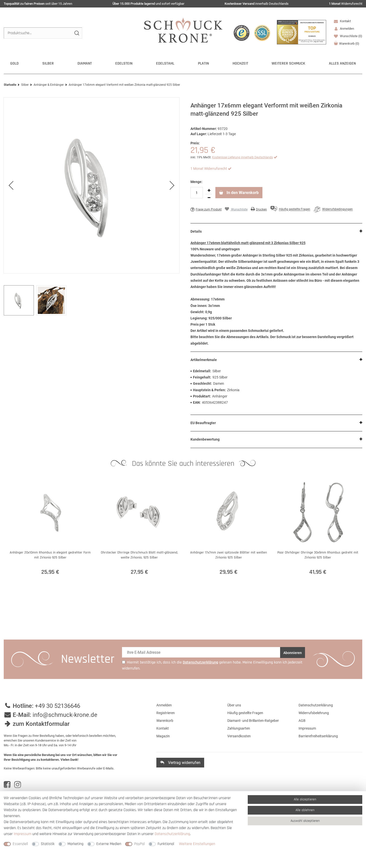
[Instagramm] (17, 785)
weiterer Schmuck (288, 63)
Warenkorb (349, 43)
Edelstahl (165, 63)
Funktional (166, 844)
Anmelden (164, 705)
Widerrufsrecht (345, 3)
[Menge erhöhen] (208, 190)
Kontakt (345, 21)
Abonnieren (292, 653)
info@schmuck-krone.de (65, 714)
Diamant (84, 63)
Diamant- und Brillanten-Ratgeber (253, 721)
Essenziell (20, 844)
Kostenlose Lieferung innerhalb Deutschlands (242, 157)
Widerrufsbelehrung (314, 713)
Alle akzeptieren (305, 799)
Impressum (307, 728)
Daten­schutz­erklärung (172, 834)
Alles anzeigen (342, 63)
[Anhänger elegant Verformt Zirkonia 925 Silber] (91, 185)
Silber (48, 63)
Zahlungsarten (238, 728)
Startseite (10, 85)
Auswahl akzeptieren (305, 821)
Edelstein (123, 63)
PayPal (139, 844)
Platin (203, 63)
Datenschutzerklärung (316, 705)
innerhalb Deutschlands (257, 3)
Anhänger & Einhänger (49, 85)
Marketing (75, 844)
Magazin (163, 736)
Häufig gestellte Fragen (245, 713)
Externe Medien (108, 844)
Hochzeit (240, 63)
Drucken (261, 209)
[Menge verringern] (208, 197)
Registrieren (165, 713)
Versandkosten (239, 736)
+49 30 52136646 (57, 705)
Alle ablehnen (305, 810)
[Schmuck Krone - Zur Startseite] (183, 29)
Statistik (48, 844)
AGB (302, 721)
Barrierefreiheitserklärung (318, 736)
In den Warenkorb (242, 192)
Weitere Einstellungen (197, 844)
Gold (14, 63)
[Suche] (76, 33)
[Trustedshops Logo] (241, 33)
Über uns (234, 705)
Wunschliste (350, 36)
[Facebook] (7, 785)
